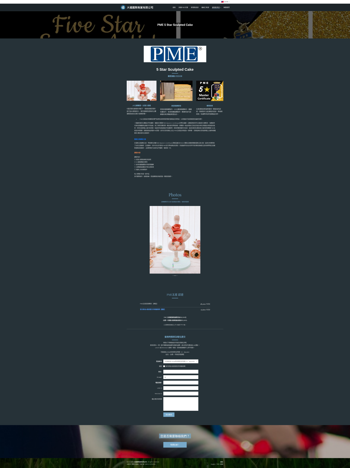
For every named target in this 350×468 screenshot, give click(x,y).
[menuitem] (174, 7)
